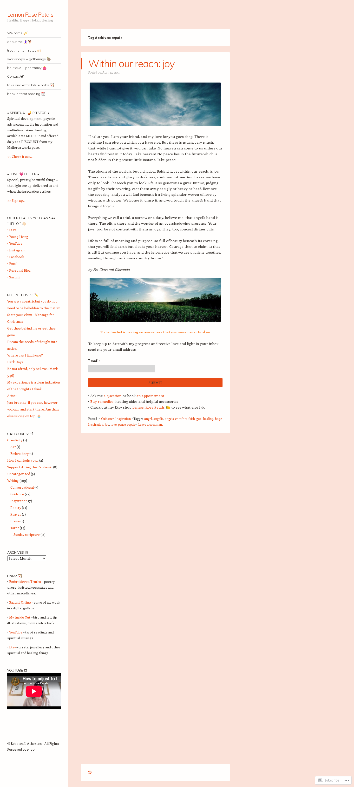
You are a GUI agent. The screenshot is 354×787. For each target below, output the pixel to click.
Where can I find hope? (25, 355)
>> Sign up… (16, 200)
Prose (15, 521)
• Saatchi (13, 277)
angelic (158, 419)
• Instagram (16, 250)
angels (169, 419)
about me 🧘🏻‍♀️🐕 (19, 42)
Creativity (14, 440)
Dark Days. (15, 362)
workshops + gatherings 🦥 (29, 59)
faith (191, 419)
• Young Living (17, 236)
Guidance (107, 419)
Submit (155, 382)
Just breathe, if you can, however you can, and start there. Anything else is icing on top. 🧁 (33, 409)
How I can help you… (23, 460)
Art (13, 446)
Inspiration (123, 419)
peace (122, 424)
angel (148, 419)
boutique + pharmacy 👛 (26, 68)
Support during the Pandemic (29, 467)
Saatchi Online (20, 602)
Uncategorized (18, 473)
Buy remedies (101, 401)
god (199, 419)
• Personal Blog (19, 270)
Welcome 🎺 (17, 33)
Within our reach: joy (131, 63)
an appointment (150, 395)
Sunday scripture (26, 534)
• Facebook (15, 257)
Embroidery (19, 453)
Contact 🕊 (15, 76)
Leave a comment (150, 424)
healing (208, 419)
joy (107, 424)
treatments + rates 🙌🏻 (24, 50)
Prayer (15, 514)
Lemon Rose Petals (30, 14)
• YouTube (14, 243)
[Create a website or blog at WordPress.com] (90, 772)
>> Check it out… (20, 156)
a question (113, 395)
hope (218, 419)
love (114, 424)
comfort (181, 419)
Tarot (14, 527)
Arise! (12, 395)
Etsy (12, 647)
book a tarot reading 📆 (26, 94)
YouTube (15, 632)
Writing (13, 480)
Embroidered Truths (25, 581)
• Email (12, 263)
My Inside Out (19, 617)
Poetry (15, 507)
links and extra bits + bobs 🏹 (30, 85)
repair (131, 424)
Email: (94, 360)
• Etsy (11, 230)
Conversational (22, 487)
